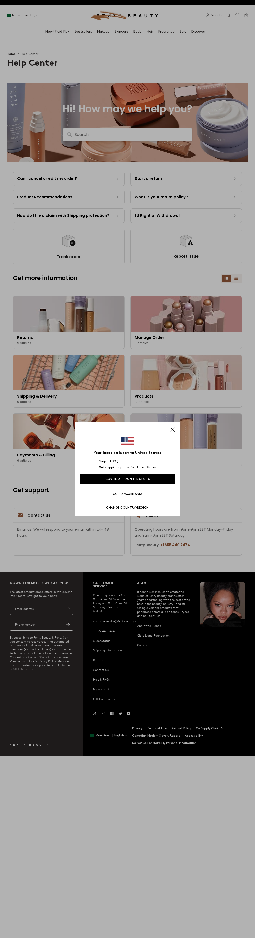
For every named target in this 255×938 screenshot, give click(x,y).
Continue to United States (127, 479)
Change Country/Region (127, 507)
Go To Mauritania (127, 494)
